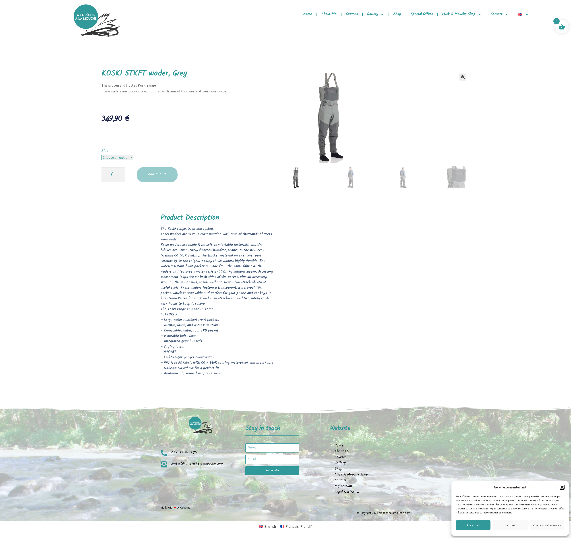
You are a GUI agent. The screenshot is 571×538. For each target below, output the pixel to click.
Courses (352, 14)
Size (104, 151)
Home (307, 14)
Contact (497, 14)
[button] (562, 487)
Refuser (510, 525)
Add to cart (157, 174)
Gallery (372, 14)
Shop (397, 14)
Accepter (473, 525)
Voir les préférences (547, 525)
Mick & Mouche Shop (459, 14)
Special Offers (422, 14)
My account (343, 486)
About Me (329, 14)
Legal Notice (344, 492)
